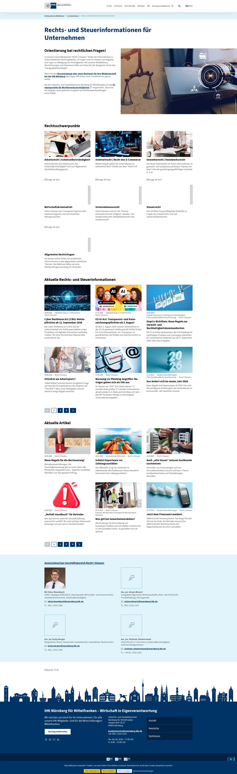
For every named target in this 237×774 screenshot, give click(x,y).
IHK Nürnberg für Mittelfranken (54, 16)
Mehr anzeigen (124, 771)
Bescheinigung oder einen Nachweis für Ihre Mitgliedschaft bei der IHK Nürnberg (80, 75)
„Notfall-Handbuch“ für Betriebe (64, 514)
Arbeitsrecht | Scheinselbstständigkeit (67, 160)
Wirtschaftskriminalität (58, 207)
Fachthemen (118, 6)
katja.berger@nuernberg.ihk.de (64, 645)
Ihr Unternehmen (72, 16)
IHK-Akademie (161, 6)
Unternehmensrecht (107, 207)
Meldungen (141, 6)
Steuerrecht (154, 207)
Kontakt (109, 6)
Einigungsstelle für (80, 86)
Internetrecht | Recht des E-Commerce (118, 160)
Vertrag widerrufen (57, 731)
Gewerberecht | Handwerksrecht (166, 160)
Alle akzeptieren (92, 771)
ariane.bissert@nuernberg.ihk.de (141, 601)
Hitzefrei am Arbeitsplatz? (60, 379)
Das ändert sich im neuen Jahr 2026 (167, 381)
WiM (148, 6)
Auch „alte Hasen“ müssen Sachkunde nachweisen (169, 462)
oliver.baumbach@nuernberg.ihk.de (66, 601)
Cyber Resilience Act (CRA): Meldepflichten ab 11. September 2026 (64, 321)
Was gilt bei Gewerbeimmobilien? (115, 519)
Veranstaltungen (130, 6)
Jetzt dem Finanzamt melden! (164, 514)
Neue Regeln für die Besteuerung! (64, 460)
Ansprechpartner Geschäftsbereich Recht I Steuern (74, 563)
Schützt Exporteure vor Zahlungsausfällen (109, 462)
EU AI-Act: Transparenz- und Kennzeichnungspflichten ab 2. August (115, 321)
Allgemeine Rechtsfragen (59, 254)
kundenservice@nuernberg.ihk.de (125, 731)
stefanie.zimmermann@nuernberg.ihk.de (145, 648)
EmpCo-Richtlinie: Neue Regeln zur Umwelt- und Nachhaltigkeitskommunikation (167, 325)
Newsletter (154, 728)
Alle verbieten (109, 771)
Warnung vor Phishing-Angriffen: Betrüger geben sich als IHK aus (116, 380)
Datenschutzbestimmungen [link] (143, 771)
